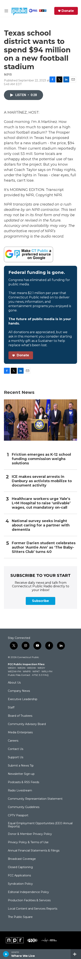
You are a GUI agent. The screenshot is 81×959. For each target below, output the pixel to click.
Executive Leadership (22, 699)
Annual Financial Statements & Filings (33, 850)
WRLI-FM (46, 671)
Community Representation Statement (35, 799)
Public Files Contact (19, 674)
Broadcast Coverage (22, 859)
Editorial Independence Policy (28, 892)
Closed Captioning (20, 867)
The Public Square (20, 917)
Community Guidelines (23, 807)
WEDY (41, 667)
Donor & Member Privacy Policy (30, 834)
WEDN (21, 667)
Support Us (15, 757)
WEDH (12, 667)
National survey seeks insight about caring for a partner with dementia (41, 525)
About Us (14, 682)
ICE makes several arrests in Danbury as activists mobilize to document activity (42, 481)
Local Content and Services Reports (32, 908)
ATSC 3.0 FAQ (40, 674)
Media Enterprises (20, 732)
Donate (68, 11)
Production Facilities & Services (29, 900)
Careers (13, 740)
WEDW (31, 667)
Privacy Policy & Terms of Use (28, 842)
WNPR (27, 671)
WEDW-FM (14, 671)
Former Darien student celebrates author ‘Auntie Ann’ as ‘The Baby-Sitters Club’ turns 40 (43, 547)
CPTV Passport (18, 815)
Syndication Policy (20, 883)
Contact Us (15, 749)
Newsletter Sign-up (21, 774)
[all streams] (76, 954)
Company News (19, 691)
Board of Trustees (20, 716)
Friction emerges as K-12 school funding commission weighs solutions (41, 459)
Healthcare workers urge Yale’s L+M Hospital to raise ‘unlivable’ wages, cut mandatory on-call (41, 503)
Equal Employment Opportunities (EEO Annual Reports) (40, 825)
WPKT (36, 671)
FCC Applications (19, 875)
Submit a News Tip (21, 765)
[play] (6, 954)
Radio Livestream (20, 790)
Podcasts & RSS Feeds (23, 782)
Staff (11, 707)
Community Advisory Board (27, 724)
